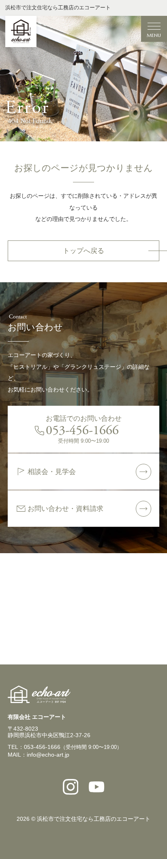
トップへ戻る (83, 251)
